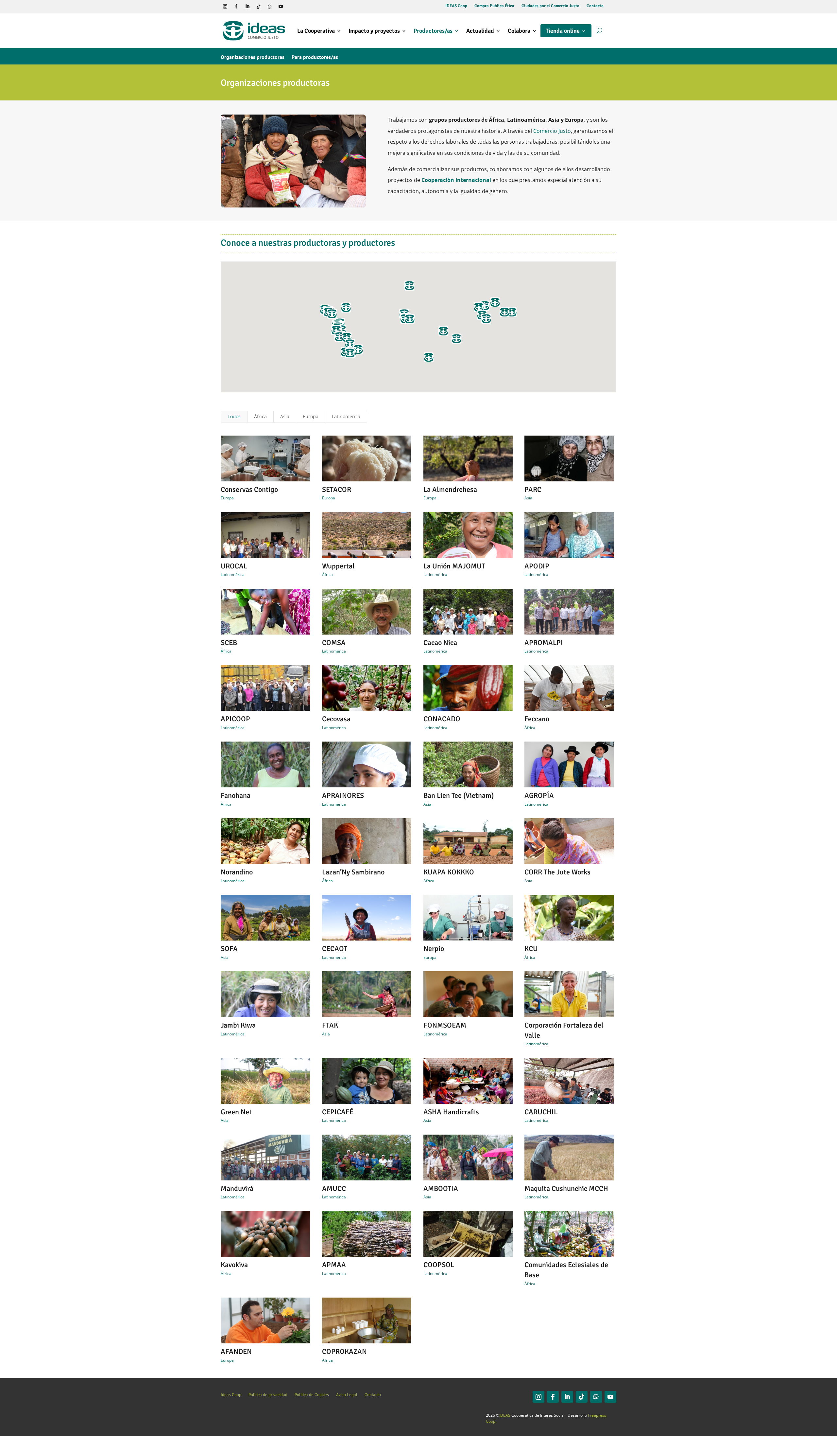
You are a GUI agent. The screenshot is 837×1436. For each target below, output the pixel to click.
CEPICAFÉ (337, 1111)
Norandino (237, 872)
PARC (532, 489)
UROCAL (234, 566)
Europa (310, 416)
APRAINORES (343, 795)
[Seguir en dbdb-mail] (303, 6)
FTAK (330, 1025)
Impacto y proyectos (374, 30)
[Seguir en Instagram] (225, 6)
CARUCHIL (540, 1111)
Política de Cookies (312, 1394)
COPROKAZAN (344, 1351)
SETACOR (336, 489)
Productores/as (433, 30)
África (260, 416)
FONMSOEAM (444, 1025)
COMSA (334, 642)
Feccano (536, 718)
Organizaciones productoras (252, 57)
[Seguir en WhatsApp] (269, 6)
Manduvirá (237, 1188)
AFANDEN (236, 1351)
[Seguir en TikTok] (258, 6)
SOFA (229, 948)
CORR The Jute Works (557, 872)
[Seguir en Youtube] (280, 6)
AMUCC (334, 1188)
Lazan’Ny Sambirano (353, 872)
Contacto (595, 6)
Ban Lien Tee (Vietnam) (458, 795)
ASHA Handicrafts (451, 1111)
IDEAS (504, 1415)
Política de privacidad (267, 1394)
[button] (428, 357)
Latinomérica (346, 416)
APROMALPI (543, 642)
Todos (234, 416)
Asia (284, 416)
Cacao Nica (440, 642)
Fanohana (235, 795)
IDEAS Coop (456, 6)
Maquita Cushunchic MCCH (566, 1188)
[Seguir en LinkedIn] (247, 6)
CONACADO (441, 718)
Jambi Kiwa (238, 1025)
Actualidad (480, 30)
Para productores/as (315, 57)
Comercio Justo (552, 131)
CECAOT (334, 948)
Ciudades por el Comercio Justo (550, 6)
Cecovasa (336, 718)
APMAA (334, 1264)
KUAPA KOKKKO (448, 872)
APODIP (536, 566)
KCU (531, 948)
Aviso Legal (346, 1394)
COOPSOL (438, 1264)
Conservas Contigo (249, 489)
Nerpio (433, 948)
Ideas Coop (231, 1394)
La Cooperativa (316, 30)
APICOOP (235, 718)
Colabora (519, 30)
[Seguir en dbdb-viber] (291, 6)
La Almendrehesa (450, 489)
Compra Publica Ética (494, 6)
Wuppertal (338, 566)
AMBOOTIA (440, 1188)
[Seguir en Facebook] (236, 6)
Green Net (236, 1111)
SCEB (229, 642)
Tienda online (563, 30)
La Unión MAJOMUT (454, 566)
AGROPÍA (539, 795)
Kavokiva (234, 1264)
